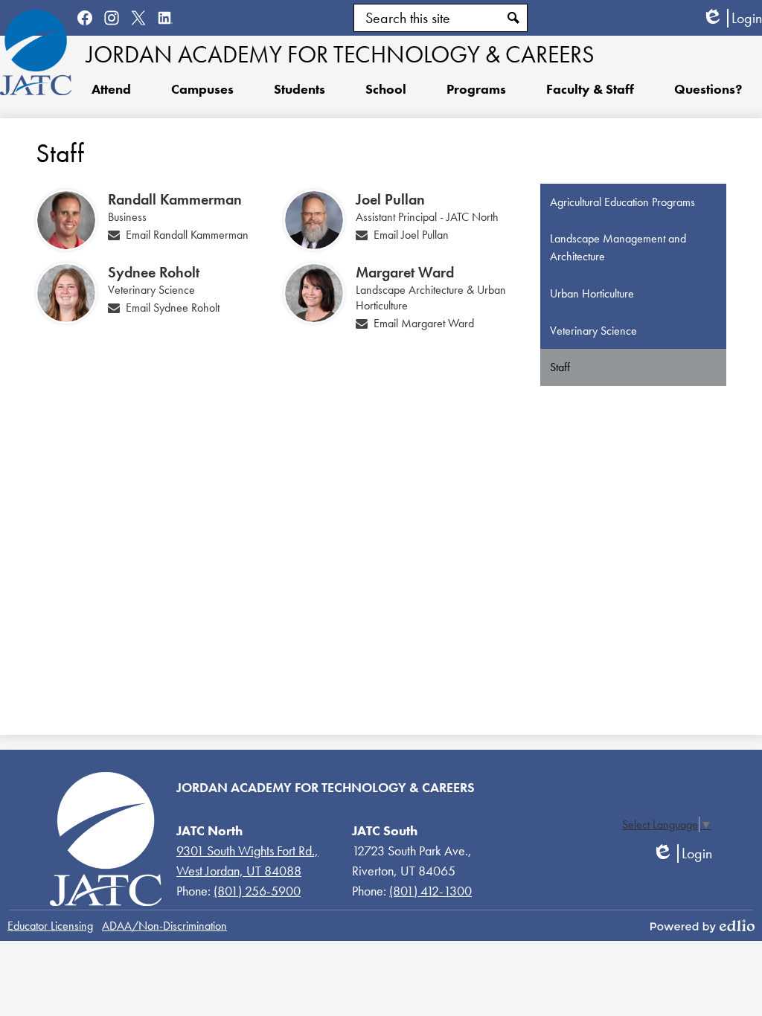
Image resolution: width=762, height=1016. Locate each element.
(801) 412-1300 (430, 890)
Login (732, 18)
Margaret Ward (405, 272)
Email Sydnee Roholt (173, 307)
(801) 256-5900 (257, 890)
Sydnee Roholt (153, 272)
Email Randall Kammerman (187, 234)
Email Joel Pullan (411, 234)
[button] (299, 88)
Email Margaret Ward (424, 323)
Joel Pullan (390, 199)
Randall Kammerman (175, 199)
